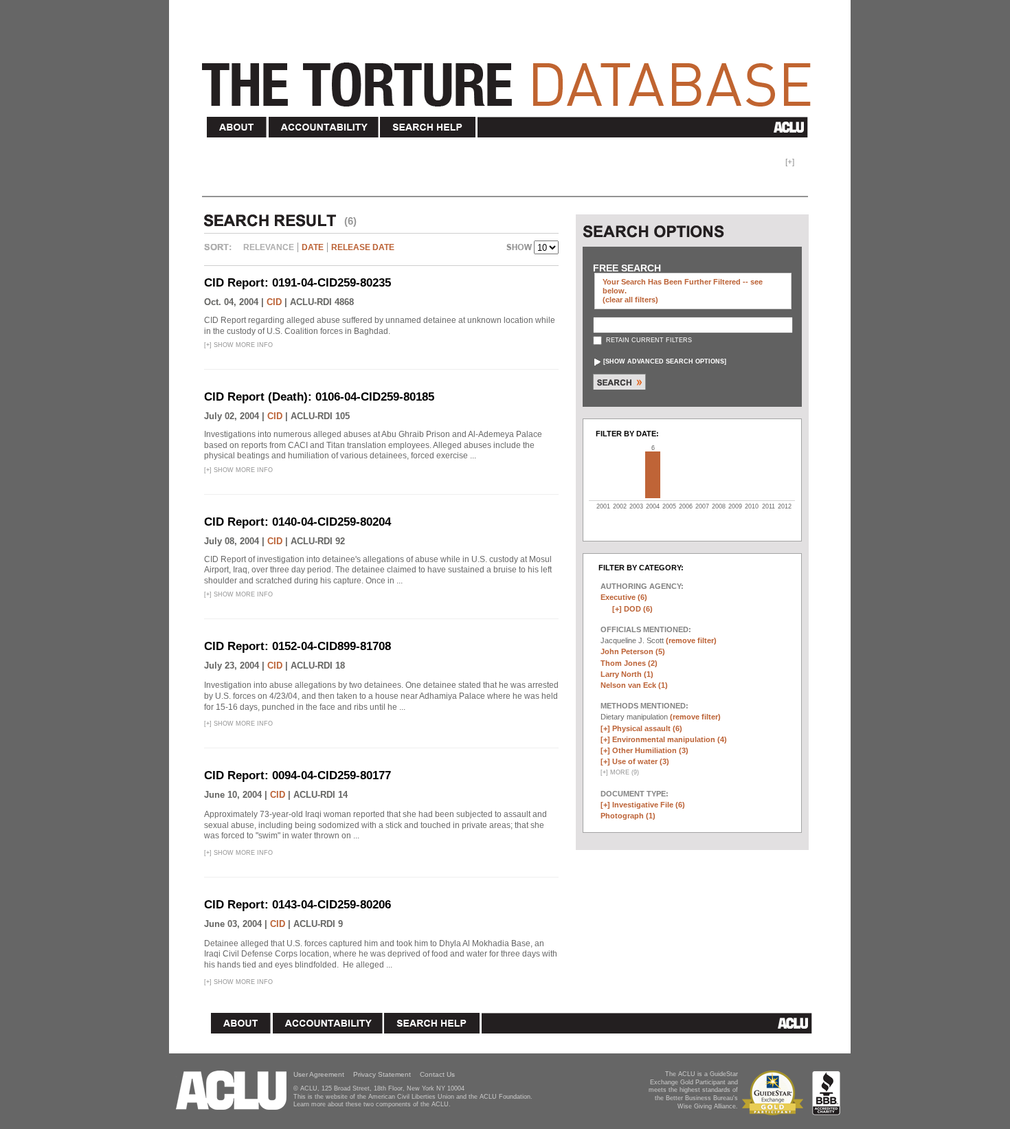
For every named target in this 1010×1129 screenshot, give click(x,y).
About (237, 127)
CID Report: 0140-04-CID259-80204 (297, 521)
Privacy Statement (382, 1074)
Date (313, 247)
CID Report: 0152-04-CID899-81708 (297, 646)
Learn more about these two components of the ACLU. (372, 1104)
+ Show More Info (238, 345)
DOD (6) (638, 609)
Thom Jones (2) (629, 663)
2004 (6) (652, 474)
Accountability (324, 127)
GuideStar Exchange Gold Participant (775, 1093)
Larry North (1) (627, 674)
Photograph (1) (628, 816)
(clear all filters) (630, 299)
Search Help (428, 127)
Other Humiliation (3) (650, 750)
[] (664, 361)
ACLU (645, 127)
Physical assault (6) (647, 728)
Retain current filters (648, 340)
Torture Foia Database (510, 77)
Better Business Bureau (826, 1093)
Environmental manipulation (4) (669, 739)
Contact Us (437, 1074)
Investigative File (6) (648, 805)
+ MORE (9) (620, 772)
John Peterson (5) (633, 651)
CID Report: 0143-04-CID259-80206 (297, 904)
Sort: (221, 252)
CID (274, 302)
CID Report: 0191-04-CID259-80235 (297, 282)
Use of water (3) (640, 761)
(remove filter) (691, 640)
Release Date (362, 247)
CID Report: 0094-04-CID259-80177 (297, 775)
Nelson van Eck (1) (634, 685)
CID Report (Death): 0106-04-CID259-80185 (319, 396)
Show (520, 249)
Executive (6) (624, 597)
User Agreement (318, 1074)
